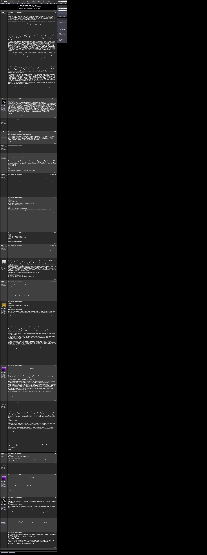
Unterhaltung (61, 3)
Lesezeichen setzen (4, 110)
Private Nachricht (3, 108)
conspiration (3, 174)
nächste (54, 10)
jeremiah (2, 12)
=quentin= (2, 119)
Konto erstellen (62, 16)
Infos (39, 8)
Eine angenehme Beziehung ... (63, 21)
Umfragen (55, 3)
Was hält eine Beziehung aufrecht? (62, 33)
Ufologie (46, 3)
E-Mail (40, 6)
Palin (2, 365)
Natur (51, 3)
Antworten (31, 8)
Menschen (2, 3)
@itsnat (9, 426)
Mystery (18, 3)
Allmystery (5, 1)
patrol (2, 232)
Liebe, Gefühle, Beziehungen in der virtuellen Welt (62, 41)
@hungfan (9, 235)
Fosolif (2, 245)
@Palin (9, 443)
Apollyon (2, 301)
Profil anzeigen (3, 107)
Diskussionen (18, 1)
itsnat (2, 258)
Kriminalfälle (23, 3)
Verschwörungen (35, 3)
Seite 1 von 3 (3, 10)
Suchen (36, 8)
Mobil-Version (13, 552)
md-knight (2, 281)
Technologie (41, 3)
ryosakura (2, 453)
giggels (2, 532)
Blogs (23, 1)
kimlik (2, 98)
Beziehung (31, 6)
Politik (13, 3)
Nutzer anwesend (62, 6)
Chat (39, 1)
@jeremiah (9, 147)
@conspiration (10, 410)
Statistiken (33, 1)
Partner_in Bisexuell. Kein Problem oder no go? (62, 37)
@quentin (9, 199)
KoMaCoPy (3, 497)
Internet (28, 6)
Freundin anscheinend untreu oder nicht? (62, 30)
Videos (28, 1)
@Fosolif (9, 422)
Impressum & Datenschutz (4, 552)
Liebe (26, 6)
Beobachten (27, 8)
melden (55, 117)
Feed (38, 6)
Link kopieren (3, 109)
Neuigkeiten (48, 1)
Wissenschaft (8, 3)
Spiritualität (28, 3)
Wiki (43, 1)
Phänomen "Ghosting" (62, 27)
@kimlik (9, 133)
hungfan (2, 197)
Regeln (10, 552)
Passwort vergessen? (62, 14)
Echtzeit (12, 1)
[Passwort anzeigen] (66, 11)
